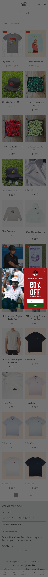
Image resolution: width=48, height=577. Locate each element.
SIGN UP (35, 305)
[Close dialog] (44, 270)
